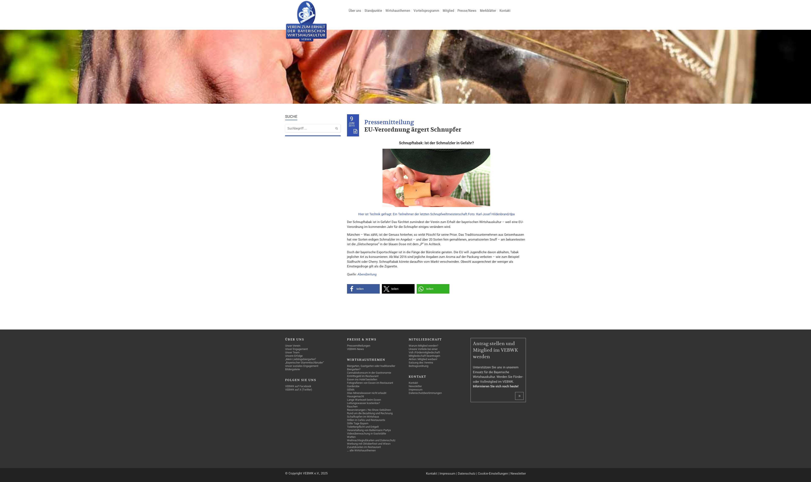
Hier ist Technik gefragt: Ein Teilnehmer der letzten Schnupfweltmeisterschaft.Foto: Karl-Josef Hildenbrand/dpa (436, 214)
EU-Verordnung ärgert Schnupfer (412, 129)
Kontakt (431, 473)
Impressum (447, 473)
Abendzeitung (367, 274)
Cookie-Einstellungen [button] (493, 473)
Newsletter (518, 473)
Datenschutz (466, 473)
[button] (363, 289)
